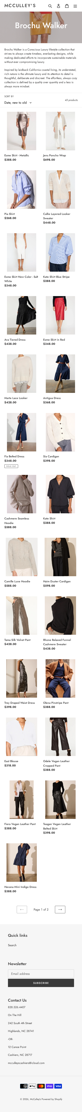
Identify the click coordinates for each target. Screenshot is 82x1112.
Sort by (9, 96)
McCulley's (20, 5)
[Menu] (75, 6)
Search (12, 945)
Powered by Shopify (52, 1099)
